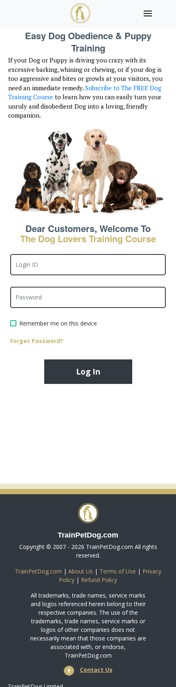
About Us (80, 571)
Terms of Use (117, 571)
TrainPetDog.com (38, 571)
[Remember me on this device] (13, 323)
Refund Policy (99, 580)
